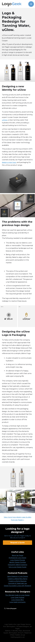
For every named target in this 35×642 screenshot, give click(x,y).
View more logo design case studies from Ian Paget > (17, 518)
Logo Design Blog (17, 600)
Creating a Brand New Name (17, 579)
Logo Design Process (17, 560)
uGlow (4, 120)
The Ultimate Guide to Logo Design (17, 595)
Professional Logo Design (17, 558)
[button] (31, 4)
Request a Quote (17, 542)
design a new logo (9, 162)
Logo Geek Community (17, 602)
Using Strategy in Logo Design (17, 576)
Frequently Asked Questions (17, 565)
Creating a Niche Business (17, 581)
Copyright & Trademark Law (17, 583)
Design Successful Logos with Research (17, 586)
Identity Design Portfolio (17, 562)
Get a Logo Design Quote (17, 567)
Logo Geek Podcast (17, 597)
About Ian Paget (17, 555)
